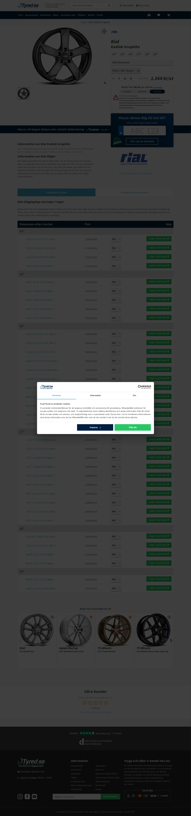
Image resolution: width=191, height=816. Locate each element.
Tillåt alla (133, 427)
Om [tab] (134, 395)
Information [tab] (95, 395)
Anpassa (94, 427)
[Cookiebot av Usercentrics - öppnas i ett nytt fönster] (139, 387)
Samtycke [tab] (56, 395)
